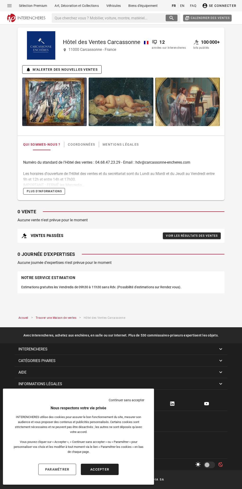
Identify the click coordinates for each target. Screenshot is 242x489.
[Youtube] (206, 403)
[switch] (210, 465)
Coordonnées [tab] (81, 144)
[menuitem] (33, 5)
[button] (121, 349)
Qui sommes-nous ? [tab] (41, 144)
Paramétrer (57, 469)
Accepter (99, 469)
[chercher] (171, 18)
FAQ (193, 6)
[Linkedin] (172, 403)
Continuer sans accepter (126, 400)
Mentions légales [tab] (121, 144)
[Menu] (9, 5)
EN (182, 6)
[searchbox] (109, 18)
